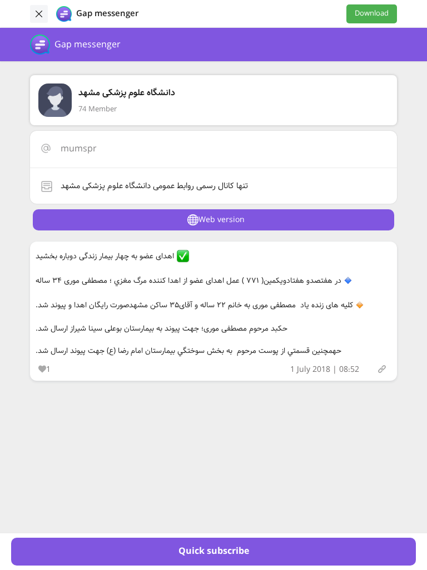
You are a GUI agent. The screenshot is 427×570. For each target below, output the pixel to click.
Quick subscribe (213, 551)
